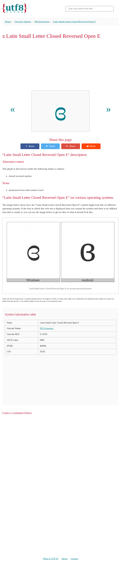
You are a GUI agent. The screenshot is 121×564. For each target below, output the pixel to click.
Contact (74, 558)
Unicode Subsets (22, 21)
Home (8, 21)
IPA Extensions (42, 21)
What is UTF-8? (50, 558)
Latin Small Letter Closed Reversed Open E (74, 21)
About (64, 558)
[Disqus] (60, 457)
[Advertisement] (60, 65)
